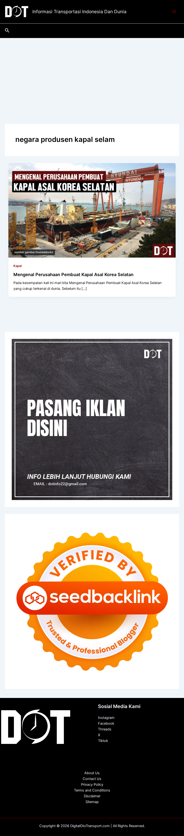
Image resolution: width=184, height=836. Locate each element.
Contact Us (92, 779)
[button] (7, 30)
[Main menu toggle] (174, 12)
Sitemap (92, 802)
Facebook (106, 723)
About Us (92, 773)
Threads (104, 729)
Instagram (106, 718)
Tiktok (103, 741)
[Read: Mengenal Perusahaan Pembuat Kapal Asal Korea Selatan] (92, 210)
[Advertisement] (92, 74)
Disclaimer (92, 796)
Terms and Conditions (92, 790)
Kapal (17, 266)
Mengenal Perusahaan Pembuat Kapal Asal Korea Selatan (73, 274)
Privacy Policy (92, 784)
